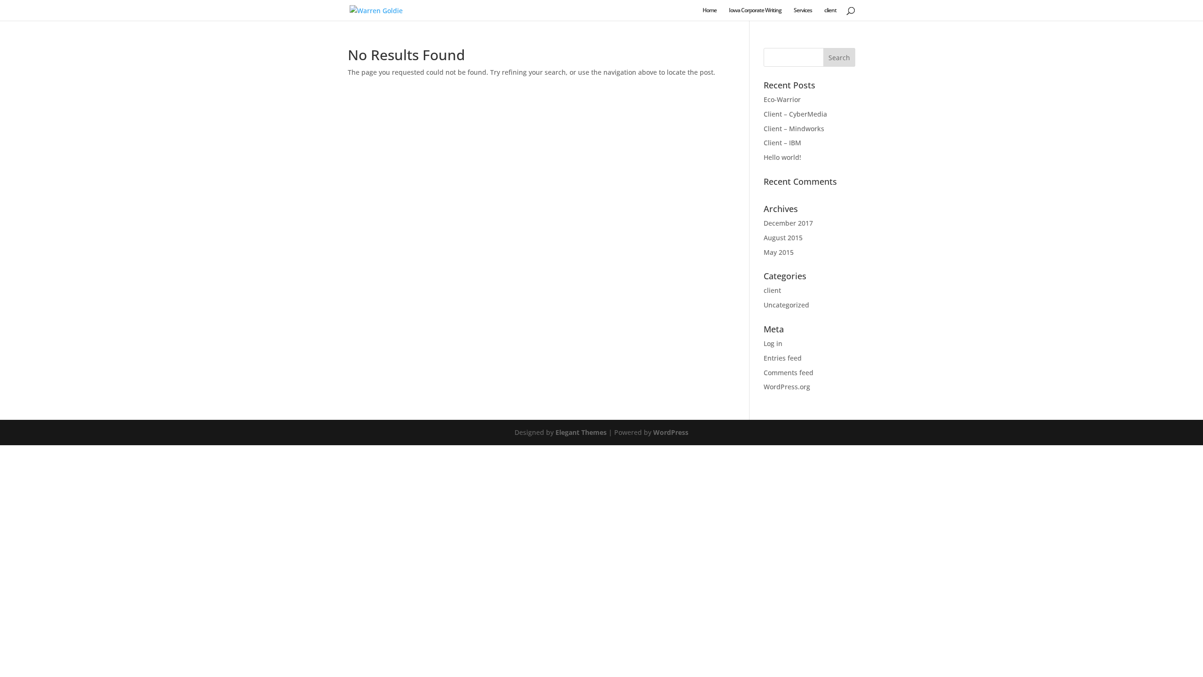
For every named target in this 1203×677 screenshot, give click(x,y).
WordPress (670, 432)
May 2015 (779, 252)
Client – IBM (782, 142)
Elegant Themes (581, 432)
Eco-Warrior (782, 99)
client (830, 10)
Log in (773, 343)
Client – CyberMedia (795, 114)
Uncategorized (786, 304)
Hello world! (782, 157)
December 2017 (788, 223)
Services (803, 10)
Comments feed (788, 372)
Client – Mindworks (794, 128)
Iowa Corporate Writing (755, 10)
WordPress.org (787, 386)
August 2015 (783, 237)
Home (710, 10)
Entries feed (783, 358)
